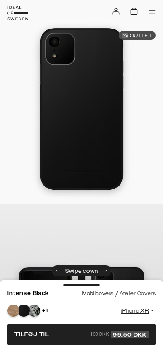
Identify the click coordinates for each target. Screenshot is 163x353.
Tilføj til (80, 334)
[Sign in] (116, 11)
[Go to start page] (17, 13)
